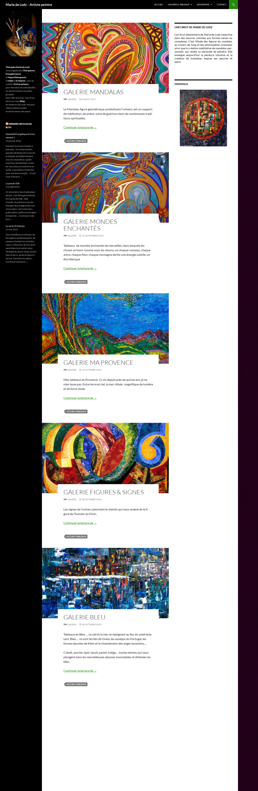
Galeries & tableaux (178, 4)
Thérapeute (29, 70)
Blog (22, 101)
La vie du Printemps (15, 226)
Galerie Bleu (84, 617)
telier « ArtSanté (16, 80)
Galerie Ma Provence (98, 362)
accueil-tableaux (76, 141)
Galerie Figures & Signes (103, 492)
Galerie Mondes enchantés (90, 225)
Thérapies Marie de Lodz (18, 67)
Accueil (158, 4)
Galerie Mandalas (93, 92)
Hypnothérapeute (17, 77)
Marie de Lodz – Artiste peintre (29, 4)
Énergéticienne (13, 73)
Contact (221, 4)
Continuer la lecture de (80, 127)
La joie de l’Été (12, 183)
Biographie (203, 4)
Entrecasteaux (21, 84)
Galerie (71, 99)
